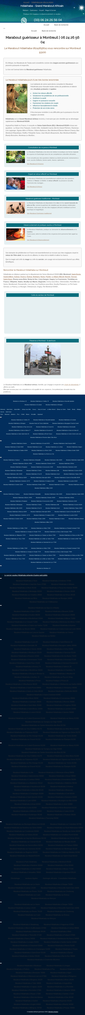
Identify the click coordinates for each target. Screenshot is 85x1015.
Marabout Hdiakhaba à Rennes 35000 (60, 702)
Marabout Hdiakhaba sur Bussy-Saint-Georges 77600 (58, 531)
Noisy (43, 277)
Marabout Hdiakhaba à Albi (52, 470)
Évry (18, 414)
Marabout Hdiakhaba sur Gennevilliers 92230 (26, 845)
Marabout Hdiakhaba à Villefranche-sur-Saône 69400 (62, 684)
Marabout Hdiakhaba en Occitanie (33, 404)
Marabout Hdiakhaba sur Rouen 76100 (27, 891)
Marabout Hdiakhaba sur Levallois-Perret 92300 (60, 835)
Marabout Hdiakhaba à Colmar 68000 (65, 928)
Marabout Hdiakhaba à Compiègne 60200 (28, 793)
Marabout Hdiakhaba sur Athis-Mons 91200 (63, 729)
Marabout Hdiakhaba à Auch (53, 474)
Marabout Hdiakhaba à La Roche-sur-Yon (43, 454)
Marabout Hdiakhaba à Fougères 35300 (61, 705)
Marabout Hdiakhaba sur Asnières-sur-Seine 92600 (23, 828)
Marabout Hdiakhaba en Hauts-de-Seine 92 (67, 430)
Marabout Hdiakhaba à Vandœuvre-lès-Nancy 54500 (59, 938)
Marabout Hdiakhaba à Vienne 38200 (28, 649)
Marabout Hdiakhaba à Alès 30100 (13, 474)
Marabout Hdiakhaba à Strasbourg (26, 924)
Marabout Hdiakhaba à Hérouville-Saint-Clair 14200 (60, 888)
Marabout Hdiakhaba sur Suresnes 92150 (25, 849)
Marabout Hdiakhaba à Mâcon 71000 (61, 618)
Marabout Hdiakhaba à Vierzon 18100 (61, 591)
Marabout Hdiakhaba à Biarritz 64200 (59, 1004)
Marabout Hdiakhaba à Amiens (61, 786)
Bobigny (36, 277)
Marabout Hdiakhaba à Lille (23, 772)
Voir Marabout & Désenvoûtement (38, 240)
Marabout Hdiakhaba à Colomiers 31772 (20, 481)
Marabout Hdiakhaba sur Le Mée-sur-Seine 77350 (41, 538)
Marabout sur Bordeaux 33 (20, 401)
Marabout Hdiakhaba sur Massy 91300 (64, 718)
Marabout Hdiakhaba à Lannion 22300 (62, 709)
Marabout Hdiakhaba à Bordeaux (29, 966)
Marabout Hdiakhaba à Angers (74, 447)
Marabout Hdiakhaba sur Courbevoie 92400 (23, 831)
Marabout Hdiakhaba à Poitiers (18, 969)
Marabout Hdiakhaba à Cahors (57, 484)
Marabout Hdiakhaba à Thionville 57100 (27, 935)
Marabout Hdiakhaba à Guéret (26, 1001)
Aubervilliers (8, 277)
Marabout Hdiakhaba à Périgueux (64, 976)
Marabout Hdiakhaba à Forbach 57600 (61, 935)
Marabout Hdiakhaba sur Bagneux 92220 (22, 852)
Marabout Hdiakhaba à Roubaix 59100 (61, 815)
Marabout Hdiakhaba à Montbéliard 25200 (27, 618)
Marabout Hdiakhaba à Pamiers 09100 (45, 463)
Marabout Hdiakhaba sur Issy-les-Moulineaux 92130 (27, 838)
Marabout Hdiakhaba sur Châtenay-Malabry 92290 (61, 852)
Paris (1, 414)
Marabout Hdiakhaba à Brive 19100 (61, 980)
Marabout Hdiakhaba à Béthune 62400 (27, 811)
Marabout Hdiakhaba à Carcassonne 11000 (42, 467)
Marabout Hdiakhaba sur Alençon (43, 898)
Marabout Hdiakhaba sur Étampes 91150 (61, 739)
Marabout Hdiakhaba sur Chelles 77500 (17, 528)
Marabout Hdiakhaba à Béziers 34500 (22, 463)
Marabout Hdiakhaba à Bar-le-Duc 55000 (60, 956)
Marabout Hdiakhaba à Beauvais (61, 790)
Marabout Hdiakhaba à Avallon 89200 (26, 615)
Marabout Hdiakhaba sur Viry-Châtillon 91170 (25, 729)
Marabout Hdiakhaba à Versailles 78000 (26, 872)
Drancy (23, 277)
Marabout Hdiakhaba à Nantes (19, 443)
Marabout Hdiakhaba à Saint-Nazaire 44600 (65, 443)
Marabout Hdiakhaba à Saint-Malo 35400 (26, 705)
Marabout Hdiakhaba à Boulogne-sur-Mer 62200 (59, 800)
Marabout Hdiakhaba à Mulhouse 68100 (30, 931)
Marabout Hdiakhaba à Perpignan (18, 467)
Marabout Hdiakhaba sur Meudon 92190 (61, 842)
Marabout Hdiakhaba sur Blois (26, 598)
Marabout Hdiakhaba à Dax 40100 (60, 997)
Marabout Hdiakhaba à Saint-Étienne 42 (57, 642)
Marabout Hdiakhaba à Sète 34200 (53, 460)
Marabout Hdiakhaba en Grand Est (45, 426)
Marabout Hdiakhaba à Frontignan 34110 (44, 481)
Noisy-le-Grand (42, 409)
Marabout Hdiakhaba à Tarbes (34, 470)
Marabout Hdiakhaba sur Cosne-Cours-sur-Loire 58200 (60, 629)
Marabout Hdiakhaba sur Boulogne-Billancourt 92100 (25, 824)
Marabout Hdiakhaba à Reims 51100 (61, 945)
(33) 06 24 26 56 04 (48, 20)
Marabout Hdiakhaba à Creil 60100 (62, 793)
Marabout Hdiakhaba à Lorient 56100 (27, 712)
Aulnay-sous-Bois (26, 409)
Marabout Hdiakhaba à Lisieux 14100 (22, 888)
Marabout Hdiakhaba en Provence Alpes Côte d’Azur (43, 437)
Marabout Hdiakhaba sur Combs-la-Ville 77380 (69, 538)
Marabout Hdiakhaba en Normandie (66, 426)
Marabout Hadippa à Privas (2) (57, 681)
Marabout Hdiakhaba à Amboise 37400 (56, 581)
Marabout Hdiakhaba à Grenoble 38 (24, 645)
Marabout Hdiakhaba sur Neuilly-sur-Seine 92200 (62, 831)
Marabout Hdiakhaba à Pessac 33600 (61, 1008)
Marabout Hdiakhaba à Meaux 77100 (59, 869)
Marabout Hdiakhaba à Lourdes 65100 (67, 481)
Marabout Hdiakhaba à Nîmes (66, 463)
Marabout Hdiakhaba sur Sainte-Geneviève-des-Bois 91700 (44, 725)
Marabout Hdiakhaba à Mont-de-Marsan (28, 997)
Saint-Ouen (7, 279)
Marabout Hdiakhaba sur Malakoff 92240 (25, 856)
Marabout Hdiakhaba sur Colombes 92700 (65, 824)
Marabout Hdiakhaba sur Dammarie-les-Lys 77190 (43, 542)
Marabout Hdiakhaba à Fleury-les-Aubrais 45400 (59, 588)
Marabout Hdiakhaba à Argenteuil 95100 (61, 872)
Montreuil (2, 409)
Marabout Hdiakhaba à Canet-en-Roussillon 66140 (67, 477)
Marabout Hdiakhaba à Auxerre (64, 625)
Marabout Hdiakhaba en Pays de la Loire (22, 426)
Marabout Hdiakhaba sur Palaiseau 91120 (22, 732)
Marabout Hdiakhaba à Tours (26, 581)
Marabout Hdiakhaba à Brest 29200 (25, 698)
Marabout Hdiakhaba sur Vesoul (61, 632)
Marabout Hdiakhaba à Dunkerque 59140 (27, 815)
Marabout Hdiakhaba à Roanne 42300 (25, 656)
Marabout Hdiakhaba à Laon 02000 (23, 800)
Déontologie (15, 878)
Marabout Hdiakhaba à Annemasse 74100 (26, 659)
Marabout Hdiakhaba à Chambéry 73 (61, 670)
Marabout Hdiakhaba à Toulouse (11, 460)
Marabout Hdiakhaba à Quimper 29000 (27, 702)
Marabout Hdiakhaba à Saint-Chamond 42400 (44, 695)
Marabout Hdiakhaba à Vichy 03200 (60, 649)
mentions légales (31, 878)
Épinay (29, 277)
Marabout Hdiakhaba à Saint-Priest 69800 (25, 688)
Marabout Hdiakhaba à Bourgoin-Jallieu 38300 (59, 645)
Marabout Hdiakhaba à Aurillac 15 (26, 677)
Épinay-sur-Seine (61, 409)
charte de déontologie (71, 384)
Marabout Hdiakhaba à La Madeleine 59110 (26, 783)
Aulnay (17, 277)
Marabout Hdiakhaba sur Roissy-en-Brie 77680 (71, 535)
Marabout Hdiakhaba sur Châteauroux (44, 602)
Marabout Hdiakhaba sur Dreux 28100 (61, 595)
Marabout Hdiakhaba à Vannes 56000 (60, 712)
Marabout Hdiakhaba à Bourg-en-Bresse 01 (28, 673)
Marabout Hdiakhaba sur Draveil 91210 (26, 739)
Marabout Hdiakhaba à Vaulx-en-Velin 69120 (26, 691)
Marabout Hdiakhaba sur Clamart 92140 (26, 842)
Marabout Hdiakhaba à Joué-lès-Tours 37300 (29, 584)
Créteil (22, 414)
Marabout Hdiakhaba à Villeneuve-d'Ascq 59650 (56, 772)
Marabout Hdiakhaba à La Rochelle (60, 987)
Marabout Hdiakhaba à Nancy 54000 (21, 938)
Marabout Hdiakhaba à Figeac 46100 (73, 474)
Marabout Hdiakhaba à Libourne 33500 (60, 990)
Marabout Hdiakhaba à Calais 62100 (60, 811)
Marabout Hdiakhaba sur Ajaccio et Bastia (43, 608)
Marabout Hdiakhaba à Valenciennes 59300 (27, 776)
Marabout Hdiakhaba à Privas (30, 681)
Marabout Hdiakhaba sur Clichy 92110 (65, 838)
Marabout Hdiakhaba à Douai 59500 (62, 776)
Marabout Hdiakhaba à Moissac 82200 (17, 477)
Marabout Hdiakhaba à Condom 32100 (13, 484)
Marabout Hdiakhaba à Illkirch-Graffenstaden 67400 (27, 928)
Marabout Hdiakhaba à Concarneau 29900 (59, 698)
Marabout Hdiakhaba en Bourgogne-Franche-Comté (65, 423)
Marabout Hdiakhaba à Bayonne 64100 (57, 1001)
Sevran (74, 277)
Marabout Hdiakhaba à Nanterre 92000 (28, 865)
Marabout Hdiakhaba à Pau (45, 969)
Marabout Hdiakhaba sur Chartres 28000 (27, 595)
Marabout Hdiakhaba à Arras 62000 (28, 804)
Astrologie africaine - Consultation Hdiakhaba (59, 878)
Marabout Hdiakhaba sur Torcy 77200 (15, 538)
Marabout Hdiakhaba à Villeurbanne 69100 (21, 684)
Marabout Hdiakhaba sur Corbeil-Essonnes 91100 (26, 718)
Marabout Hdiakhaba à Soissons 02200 (62, 797)
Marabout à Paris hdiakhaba (26, 862)
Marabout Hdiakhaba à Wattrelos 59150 (62, 783)
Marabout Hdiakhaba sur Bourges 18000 (57, 598)
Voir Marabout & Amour (34, 186)
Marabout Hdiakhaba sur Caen (29, 895)
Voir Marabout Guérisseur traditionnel (39, 213)
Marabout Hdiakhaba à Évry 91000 (60, 865)
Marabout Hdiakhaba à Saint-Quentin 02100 (26, 797)
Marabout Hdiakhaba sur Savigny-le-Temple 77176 (28, 531)
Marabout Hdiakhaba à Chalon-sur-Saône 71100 (29, 625)
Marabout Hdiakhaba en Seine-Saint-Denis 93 (17, 433)
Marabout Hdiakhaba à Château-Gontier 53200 (67, 450)
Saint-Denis (76, 274)
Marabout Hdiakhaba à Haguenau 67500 (59, 924)
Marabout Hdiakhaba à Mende (76, 484)
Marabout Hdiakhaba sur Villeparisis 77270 (14, 535)
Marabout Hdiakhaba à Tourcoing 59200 (43, 818)
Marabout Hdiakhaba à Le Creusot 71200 (22, 622)
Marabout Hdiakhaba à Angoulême (59, 983)
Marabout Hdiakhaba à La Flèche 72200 (42, 450)
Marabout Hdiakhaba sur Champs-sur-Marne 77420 (42, 535)
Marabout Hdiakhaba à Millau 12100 (44, 488)
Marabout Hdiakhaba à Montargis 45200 (27, 591)
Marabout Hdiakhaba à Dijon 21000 (27, 611)
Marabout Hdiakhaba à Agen (60, 973)
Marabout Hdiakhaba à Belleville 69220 (62, 691)
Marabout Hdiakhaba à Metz (61, 931)
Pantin (48, 277)
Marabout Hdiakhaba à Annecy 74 (28, 666)
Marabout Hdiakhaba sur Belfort (43, 636)
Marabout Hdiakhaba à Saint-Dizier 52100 (30, 952)
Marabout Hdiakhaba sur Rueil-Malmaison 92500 (65, 828)
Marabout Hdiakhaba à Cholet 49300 (14, 447)
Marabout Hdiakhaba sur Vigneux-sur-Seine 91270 (61, 732)
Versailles (33, 414)
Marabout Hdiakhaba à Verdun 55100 (26, 956)
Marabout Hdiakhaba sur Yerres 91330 (62, 736)
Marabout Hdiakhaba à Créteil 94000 (27, 869)
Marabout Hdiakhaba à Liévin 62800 (59, 804)
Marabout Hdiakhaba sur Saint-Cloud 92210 (61, 856)
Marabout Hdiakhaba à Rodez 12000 (36, 484)
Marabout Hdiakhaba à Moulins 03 (62, 673)
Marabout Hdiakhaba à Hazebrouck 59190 (29, 786)
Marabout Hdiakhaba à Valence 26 (58, 666)
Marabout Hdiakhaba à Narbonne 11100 (67, 467)
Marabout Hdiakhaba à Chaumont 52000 (27, 945)
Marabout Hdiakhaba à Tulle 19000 (28, 983)
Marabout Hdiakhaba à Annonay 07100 (61, 659)
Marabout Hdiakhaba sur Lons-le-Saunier (29, 632)
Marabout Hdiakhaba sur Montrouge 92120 (61, 849)
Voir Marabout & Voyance (35, 164)
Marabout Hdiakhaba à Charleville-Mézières (43, 960)
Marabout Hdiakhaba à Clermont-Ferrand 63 (61, 663)
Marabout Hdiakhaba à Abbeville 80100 (28, 790)
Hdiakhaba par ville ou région (42, 2)
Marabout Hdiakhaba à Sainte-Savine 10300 (60, 942)
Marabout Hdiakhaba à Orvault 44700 (40, 443)
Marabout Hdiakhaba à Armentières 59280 (60, 779)
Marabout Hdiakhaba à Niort (70, 969)
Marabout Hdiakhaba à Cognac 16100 (28, 987)
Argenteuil (40, 414)
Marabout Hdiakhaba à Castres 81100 (72, 470)
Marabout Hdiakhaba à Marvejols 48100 (41, 477)
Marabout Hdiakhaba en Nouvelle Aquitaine (63, 401)
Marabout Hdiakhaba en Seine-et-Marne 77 (19, 430)
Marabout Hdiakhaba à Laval (34, 447)
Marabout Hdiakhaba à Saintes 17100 (60, 994)
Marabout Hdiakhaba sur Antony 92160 (23, 835)
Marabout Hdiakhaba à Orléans (62, 584)
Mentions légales (53, 1012)
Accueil (26, 2)
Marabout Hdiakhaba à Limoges (58, 966)
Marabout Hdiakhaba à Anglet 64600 (27, 1004)
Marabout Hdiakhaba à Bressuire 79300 (30, 973)
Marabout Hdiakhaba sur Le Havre (27, 884)
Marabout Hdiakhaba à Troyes (66, 949)
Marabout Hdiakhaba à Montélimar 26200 (27, 670)
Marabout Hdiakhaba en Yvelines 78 (39, 401)
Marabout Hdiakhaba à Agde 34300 (75, 460)
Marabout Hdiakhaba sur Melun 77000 (40, 528)
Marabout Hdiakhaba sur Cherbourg (60, 891)
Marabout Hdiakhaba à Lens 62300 (24, 808)
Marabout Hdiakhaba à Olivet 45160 (23, 588)
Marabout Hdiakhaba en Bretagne (54, 404)
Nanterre (13, 414)
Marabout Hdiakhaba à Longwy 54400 (25, 942)
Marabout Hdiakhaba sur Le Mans (54, 447)
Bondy (67, 277)
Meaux (27, 414)
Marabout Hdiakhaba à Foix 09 (34, 474)
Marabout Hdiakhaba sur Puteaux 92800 (63, 845)
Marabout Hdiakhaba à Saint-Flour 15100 (24, 663)
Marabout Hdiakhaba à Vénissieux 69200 (61, 688)
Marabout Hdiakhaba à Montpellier (32, 460)
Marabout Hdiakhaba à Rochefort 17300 (26, 990)
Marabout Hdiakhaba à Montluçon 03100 (27, 652)
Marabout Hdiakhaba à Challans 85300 (18, 450)
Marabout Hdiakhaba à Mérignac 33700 (27, 1008)
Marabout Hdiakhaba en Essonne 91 (43, 430)
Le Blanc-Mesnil (58, 277)
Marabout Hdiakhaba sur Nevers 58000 (20, 629)
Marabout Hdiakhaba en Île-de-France (42, 433)
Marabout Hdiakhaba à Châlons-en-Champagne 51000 (30, 949)
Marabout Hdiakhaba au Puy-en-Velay (59, 677)
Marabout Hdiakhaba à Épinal (62, 952)
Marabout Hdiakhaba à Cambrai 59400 (25, 779)
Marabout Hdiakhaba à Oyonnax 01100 (61, 652)
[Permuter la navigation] (4, 28)
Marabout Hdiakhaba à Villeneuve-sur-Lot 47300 (28, 976)
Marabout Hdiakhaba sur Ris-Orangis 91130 (27, 736)
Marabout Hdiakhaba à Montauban (13, 470)
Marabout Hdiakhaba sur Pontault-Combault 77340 (67, 528)
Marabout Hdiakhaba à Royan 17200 (27, 994)
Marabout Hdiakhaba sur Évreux (57, 895)
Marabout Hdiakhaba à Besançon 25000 (60, 615)
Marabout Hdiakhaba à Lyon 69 (26, 642)
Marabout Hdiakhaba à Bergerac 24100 (27, 980)
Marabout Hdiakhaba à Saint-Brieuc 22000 (26, 709)
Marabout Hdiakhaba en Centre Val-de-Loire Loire (68, 433)
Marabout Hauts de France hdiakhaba (38, 423)
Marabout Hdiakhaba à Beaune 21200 (59, 611)
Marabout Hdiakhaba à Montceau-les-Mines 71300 (61, 622)
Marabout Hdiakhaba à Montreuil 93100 (56, 862)
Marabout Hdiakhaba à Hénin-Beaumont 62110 (59, 808)
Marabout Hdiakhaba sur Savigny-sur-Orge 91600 (43, 722)
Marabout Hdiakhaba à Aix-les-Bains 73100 (60, 656)
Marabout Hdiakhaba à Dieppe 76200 (59, 884)
